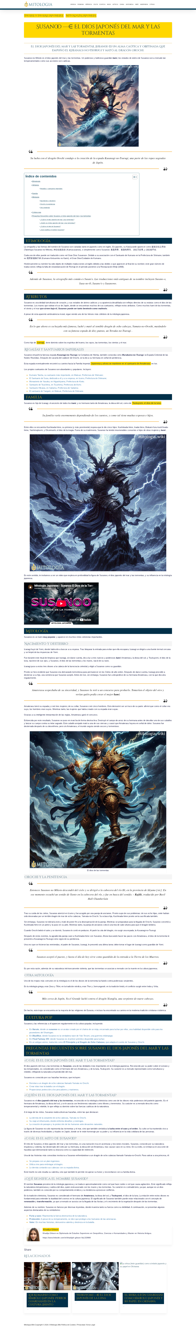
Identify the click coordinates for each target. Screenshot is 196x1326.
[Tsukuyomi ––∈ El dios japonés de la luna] (95, 1276)
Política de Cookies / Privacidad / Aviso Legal (78, 1325)
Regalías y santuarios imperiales (51, 188)
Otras (152, 4)
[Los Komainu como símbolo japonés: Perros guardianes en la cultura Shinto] (47, 1276)
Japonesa (129, 4)
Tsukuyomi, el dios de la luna (146, 403)
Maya (109, 4)
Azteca (115, 4)
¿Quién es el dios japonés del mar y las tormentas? (57, 223)
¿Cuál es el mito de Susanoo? (50, 226)
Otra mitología (45, 207)
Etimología (36, 181)
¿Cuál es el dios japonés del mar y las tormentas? (57, 219)
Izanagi (40, 342)
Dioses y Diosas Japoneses (44, 15)
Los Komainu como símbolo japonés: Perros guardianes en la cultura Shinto (47, 1299)
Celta (95, 4)
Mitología (35, 197)
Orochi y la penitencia (47, 204)
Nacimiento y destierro (48, 201)
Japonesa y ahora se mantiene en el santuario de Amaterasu (120, 363)
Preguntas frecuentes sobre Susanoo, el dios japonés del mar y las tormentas (61, 216)
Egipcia (102, 4)
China (122, 4)
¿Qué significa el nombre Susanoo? (52, 230)
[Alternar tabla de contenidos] (134, 177)
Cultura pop (36, 212)
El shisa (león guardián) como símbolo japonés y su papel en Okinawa (144, 1298)
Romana (81, 4)
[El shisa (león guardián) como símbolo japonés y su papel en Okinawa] (143, 1276)
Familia (35, 194)
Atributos (35, 185)
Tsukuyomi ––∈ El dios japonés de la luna (94, 1296)
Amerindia (144, 4)
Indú (137, 4)
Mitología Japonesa (81, 15)
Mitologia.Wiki (29, 1325)
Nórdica (88, 4)
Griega (73, 4)
